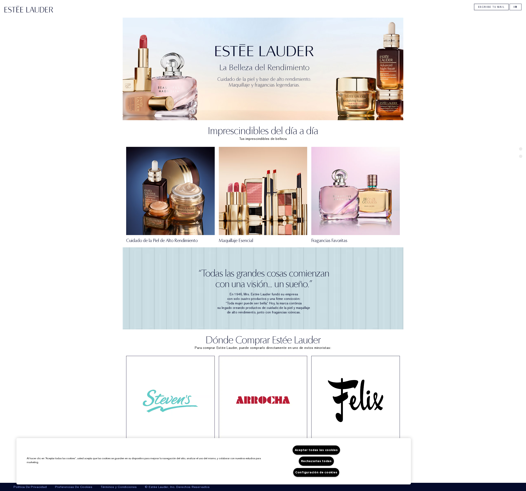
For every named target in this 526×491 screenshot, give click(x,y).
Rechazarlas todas (316, 461)
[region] (213, 461)
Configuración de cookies (316, 472)
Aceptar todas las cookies (316, 450)
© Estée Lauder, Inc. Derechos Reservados (177, 487)
